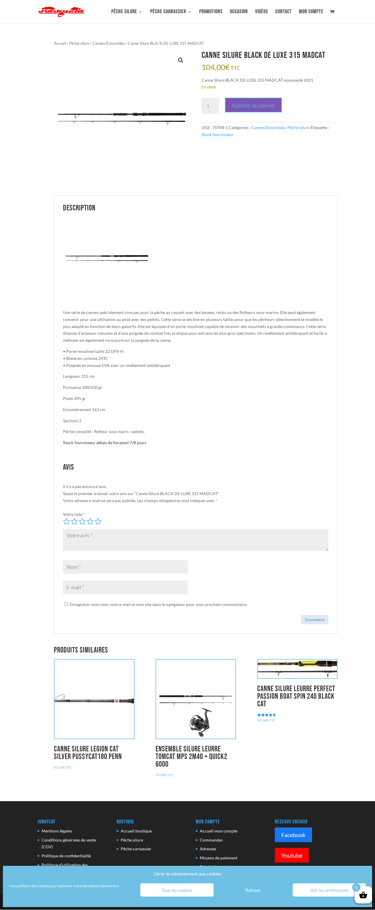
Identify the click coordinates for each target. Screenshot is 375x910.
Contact (283, 12)
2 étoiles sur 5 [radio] (74, 521)
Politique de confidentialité (66, 855)
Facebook (293, 834)
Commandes (211, 839)
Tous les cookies (177, 890)
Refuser (253, 890)
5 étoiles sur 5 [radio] (98, 521)
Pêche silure (124, 12)
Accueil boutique (136, 830)
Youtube (291, 855)
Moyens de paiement (218, 857)
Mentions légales (57, 830)
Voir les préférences (329, 890)
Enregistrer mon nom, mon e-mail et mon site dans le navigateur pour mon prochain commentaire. (158, 604)
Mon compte (311, 12)
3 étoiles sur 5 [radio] (82, 521)
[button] (180, 60)
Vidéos (261, 12)
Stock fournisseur (217, 134)
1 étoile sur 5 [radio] (66, 521)
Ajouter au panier (253, 105)
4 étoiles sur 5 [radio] (90, 521)
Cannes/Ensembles (109, 43)
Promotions (211, 12)
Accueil (60, 43)
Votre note (74, 514)
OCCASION (239, 12)
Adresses (208, 848)
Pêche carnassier (168, 12)
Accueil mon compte (218, 830)
